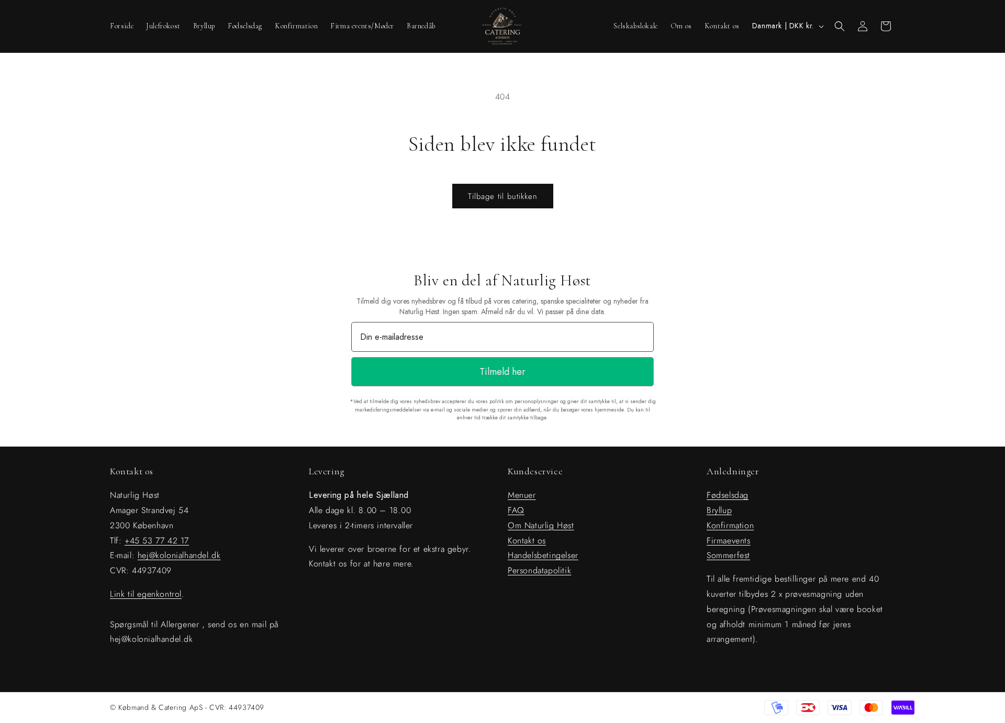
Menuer (522, 495)
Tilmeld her (502, 372)
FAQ (516, 510)
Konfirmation (730, 525)
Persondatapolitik (539, 570)
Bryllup (719, 510)
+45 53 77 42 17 (157, 541)
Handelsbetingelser (543, 555)
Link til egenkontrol (146, 594)
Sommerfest (728, 555)
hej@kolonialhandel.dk (179, 555)
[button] (839, 26)
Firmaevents (729, 541)
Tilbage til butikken (503, 196)
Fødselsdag (728, 495)
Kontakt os (527, 541)
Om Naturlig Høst (541, 525)
